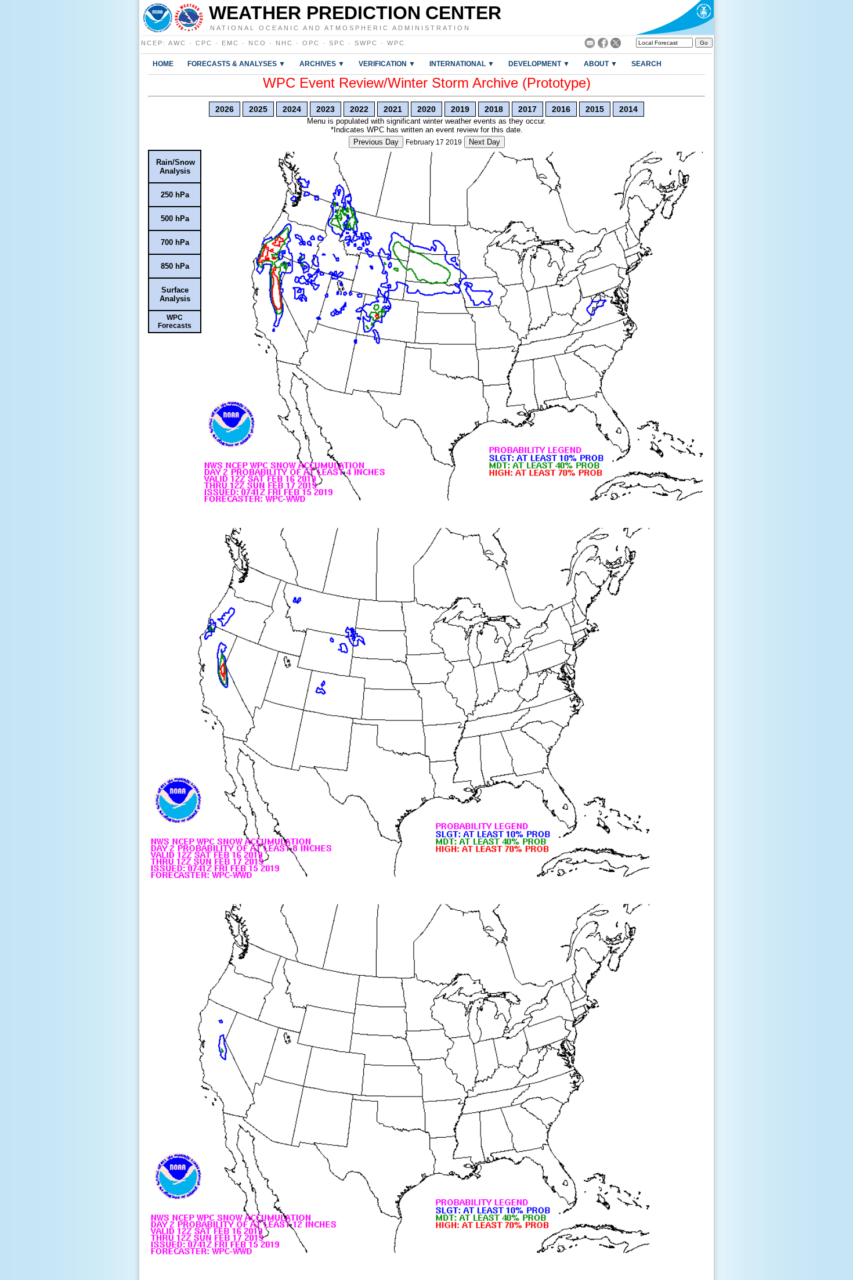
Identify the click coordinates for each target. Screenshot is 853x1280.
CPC (204, 42)
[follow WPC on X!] (615, 45)
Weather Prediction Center (355, 12)
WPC (396, 42)
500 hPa (175, 218)
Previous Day (376, 142)
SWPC (366, 42)
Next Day (484, 142)
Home (163, 63)
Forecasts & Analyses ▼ (236, 63)
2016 (561, 109)
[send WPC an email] (589, 45)
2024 (292, 109)
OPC (311, 42)
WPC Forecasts (174, 321)
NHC (284, 42)
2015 (594, 109)
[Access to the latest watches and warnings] (189, 17)
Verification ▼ (387, 63)
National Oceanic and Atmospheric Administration (340, 27)
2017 (527, 109)
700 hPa (175, 242)
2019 (460, 109)
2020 (426, 109)
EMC (230, 42)
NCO (257, 42)
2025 (258, 109)
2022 (359, 109)
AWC (177, 42)
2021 (393, 109)
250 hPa (175, 194)
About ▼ (600, 63)
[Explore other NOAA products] (158, 17)
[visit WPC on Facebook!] (603, 45)
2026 (224, 109)
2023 (325, 109)
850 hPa (175, 266)
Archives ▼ (322, 63)
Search (646, 63)
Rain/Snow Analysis (175, 166)
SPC (337, 42)
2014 (628, 109)
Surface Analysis (175, 294)
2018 (494, 109)
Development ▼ (539, 63)
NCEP (152, 42)
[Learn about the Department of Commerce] (674, 17)
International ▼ (461, 63)
